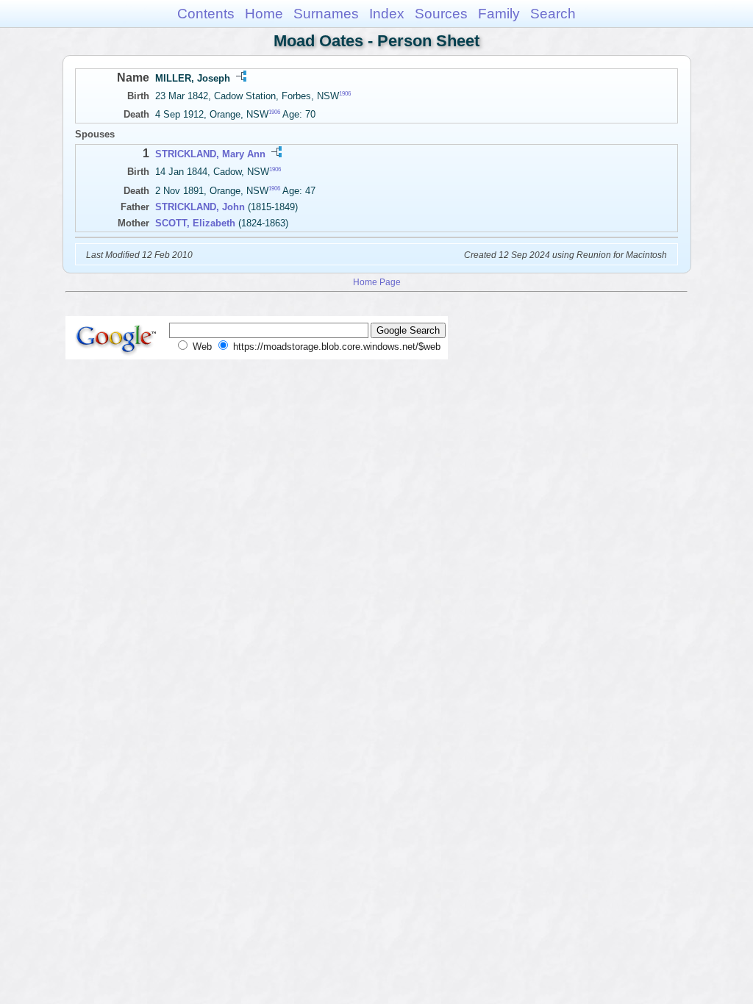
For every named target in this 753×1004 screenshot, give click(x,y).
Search (553, 13)
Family (499, 13)
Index (386, 13)
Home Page (377, 282)
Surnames (326, 13)
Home (264, 13)
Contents (206, 13)
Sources (441, 13)
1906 (345, 93)
